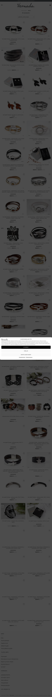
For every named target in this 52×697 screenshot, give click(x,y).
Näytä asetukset (26, 354)
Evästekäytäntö (22, 357)
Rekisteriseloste (29, 357)
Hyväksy (26, 347)
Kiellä (26, 351)
